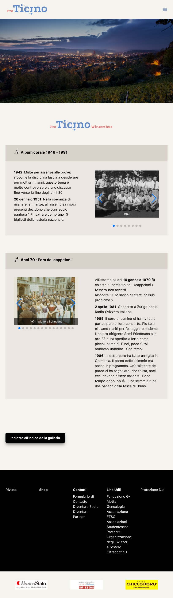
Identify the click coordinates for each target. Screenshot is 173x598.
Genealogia (116, 506)
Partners (113, 532)
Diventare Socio (86, 506)
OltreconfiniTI (117, 552)
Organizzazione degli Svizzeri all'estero (119, 542)
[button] (114, 226)
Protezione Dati (153, 490)
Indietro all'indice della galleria (35, 438)
